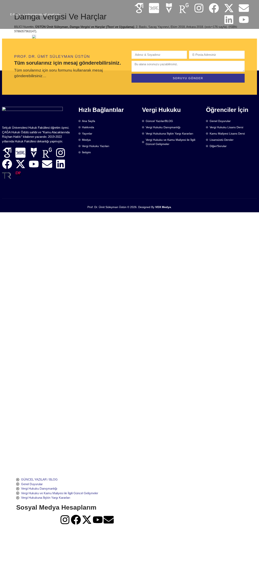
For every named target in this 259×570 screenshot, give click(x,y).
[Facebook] (214, 8)
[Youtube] (244, 20)
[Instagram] (199, 8)
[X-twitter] (229, 8)
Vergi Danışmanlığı (218, 35)
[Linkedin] (229, 20)
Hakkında (72, 35)
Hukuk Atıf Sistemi (182, 35)
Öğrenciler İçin (149, 35)
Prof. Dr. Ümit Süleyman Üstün (106, 207)
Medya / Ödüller (117, 35)
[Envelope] (244, 8)
